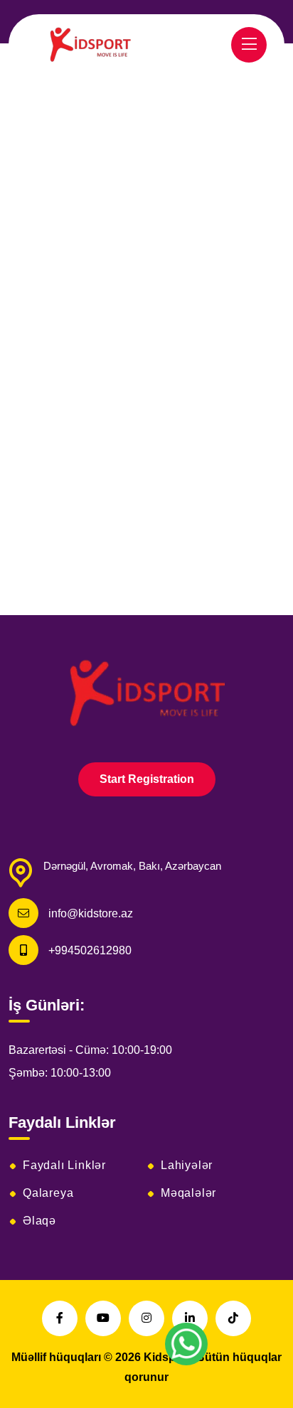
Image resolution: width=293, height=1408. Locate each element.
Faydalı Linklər (64, 1165)
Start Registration (147, 779)
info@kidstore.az (90, 913)
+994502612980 (90, 950)
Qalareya (48, 1193)
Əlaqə (39, 1221)
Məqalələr (188, 1193)
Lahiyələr (187, 1165)
